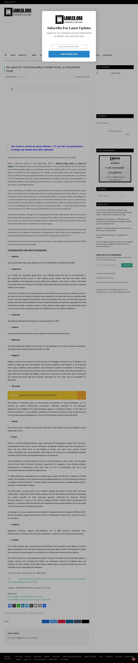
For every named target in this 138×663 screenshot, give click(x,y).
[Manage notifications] (133, 659)
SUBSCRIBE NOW (69, 54)
